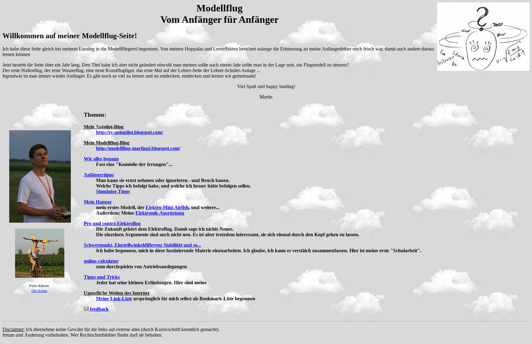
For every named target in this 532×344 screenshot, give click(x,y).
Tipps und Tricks (102, 277)
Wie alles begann (101, 158)
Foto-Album (39, 286)
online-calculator (101, 261)
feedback (99, 309)
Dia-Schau (39, 291)
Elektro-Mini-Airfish (167, 207)
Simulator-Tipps (113, 191)
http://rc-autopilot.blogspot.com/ (129, 132)
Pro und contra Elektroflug (112, 223)
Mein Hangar (98, 201)
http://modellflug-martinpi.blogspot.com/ (138, 148)
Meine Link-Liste (114, 298)
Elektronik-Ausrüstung (159, 213)
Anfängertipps (99, 174)
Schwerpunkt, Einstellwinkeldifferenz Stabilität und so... (142, 245)
